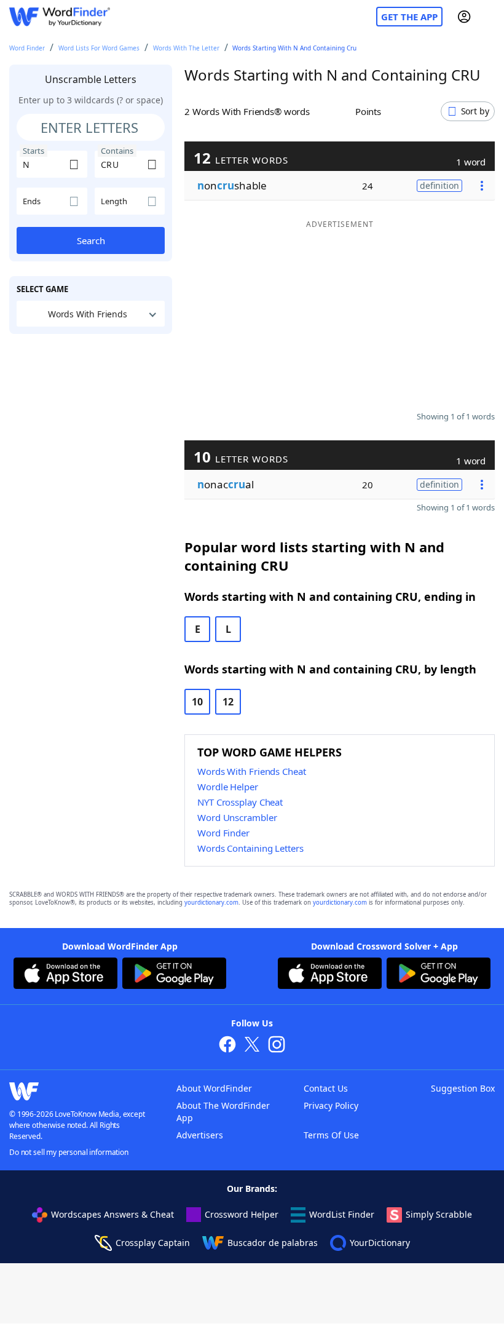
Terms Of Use (331, 1135)
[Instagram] (276, 1045)
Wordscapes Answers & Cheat (112, 1214)
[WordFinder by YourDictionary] (59, 16)
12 (228, 701)
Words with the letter (186, 48)
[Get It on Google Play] (174, 975)
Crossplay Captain (153, 1242)
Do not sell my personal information (68, 1152)
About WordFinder (214, 1088)
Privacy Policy (331, 1105)
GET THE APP (409, 16)
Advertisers (199, 1135)
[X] (252, 1045)
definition (439, 185)
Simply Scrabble (439, 1214)
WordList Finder (341, 1214)
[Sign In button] (464, 16)
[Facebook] (227, 1045)
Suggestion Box (463, 1088)
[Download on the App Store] (65, 975)
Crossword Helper (241, 1214)
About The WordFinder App (223, 1112)
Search (91, 240)
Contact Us (326, 1088)
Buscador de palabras (272, 1242)
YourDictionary (380, 1242)
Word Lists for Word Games (99, 48)
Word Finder (27, 48)
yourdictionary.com (211, 903)
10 (197, 701)
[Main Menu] (490, 16)
